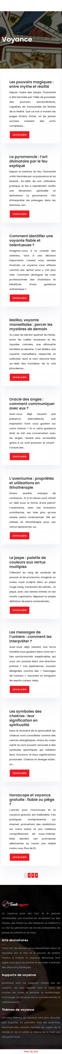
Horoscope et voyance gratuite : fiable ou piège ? (31, 800)
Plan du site (31, 1051)
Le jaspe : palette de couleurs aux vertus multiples (27, 562)
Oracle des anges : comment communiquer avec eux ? (32, 404)
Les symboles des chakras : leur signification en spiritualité (25, 718)
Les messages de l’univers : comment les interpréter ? (30, 637)
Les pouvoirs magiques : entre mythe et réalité (31, 84)
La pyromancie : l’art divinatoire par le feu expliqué (28, 161)
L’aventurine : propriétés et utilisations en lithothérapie (31, 483)
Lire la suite (19, 134)
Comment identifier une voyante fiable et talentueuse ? (31, 240)
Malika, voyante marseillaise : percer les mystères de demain (31, 324)
